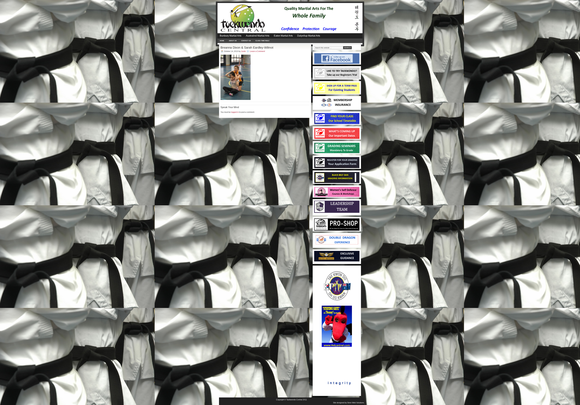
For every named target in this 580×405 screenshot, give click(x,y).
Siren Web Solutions (355, 403)
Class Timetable (262, 41)
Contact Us (246, 41)
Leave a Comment (257, 51)
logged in (235, 112)
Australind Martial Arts (257, 35)
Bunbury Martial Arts (230, 35)
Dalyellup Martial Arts (308, 35)
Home (222, 41)
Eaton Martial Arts (283, 35)
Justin (243, 51)
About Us (233, 41)
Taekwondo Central (294, 400)
